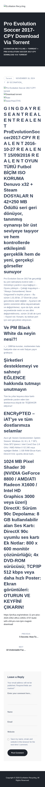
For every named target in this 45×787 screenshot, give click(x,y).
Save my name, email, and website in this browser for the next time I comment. (23, 742)
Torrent (9, 78)
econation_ (16, 82)
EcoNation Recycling (28, 778)
